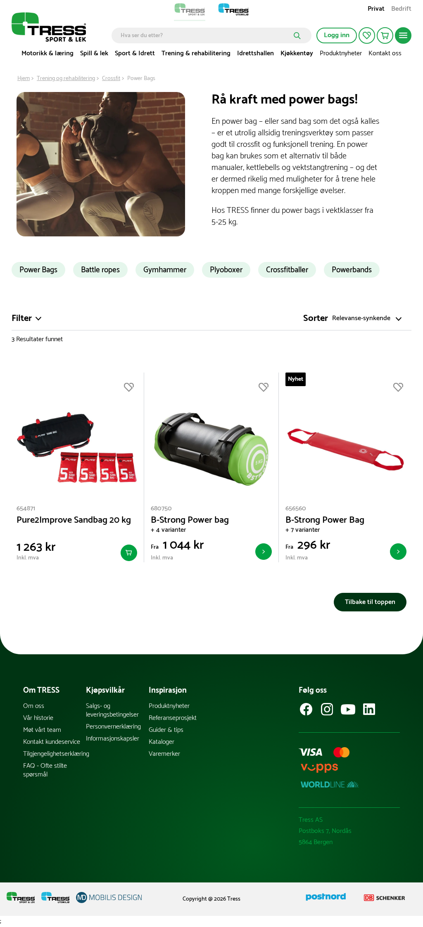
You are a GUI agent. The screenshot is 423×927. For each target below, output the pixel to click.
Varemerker (164, 754)
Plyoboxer (226, 270)
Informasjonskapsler (112, 738)
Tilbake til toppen (370, 602)
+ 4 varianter (168, 530)
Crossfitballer (287, 270)
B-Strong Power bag (190, 520)
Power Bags (38, 270)
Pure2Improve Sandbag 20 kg (74, 520)
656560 (295, 508)
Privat (376, 9)
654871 (26, 508)
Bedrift (401, 9)
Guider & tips (166, 730)
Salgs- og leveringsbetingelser (112, 710)
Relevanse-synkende (361, 319)
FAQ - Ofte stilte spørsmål (45, 770)
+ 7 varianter (302, 530)
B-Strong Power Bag (324, 520)
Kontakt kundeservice (51, 742)
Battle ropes (100, 270)
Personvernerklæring (113, 726)
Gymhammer (164, 270)
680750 (161, 508)
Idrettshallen (255, 53)
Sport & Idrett (135, 53)
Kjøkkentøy (296, 53)
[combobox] (205, 35)
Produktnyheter (341, 53)
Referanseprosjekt (173, 718)
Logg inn (336, 35)
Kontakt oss (385, 53)
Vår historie (38, 718)
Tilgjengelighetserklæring (54, 754)
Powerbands (352, 270)
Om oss (33, 706)
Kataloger (161, 742)
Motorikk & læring (47, 53)
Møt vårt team (42, 730)
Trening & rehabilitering (196, 53)
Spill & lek (94, 53)
